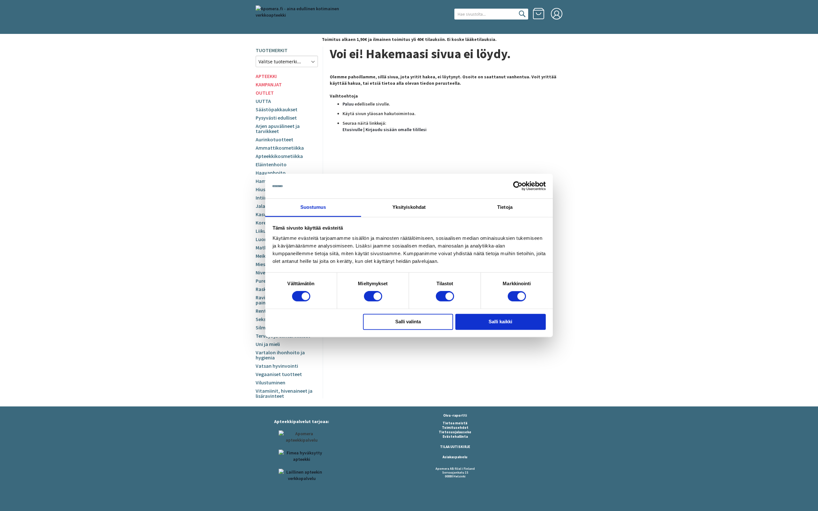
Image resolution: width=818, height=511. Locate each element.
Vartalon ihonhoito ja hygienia (280, 355)
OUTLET (265, 93)
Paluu (348, 104)
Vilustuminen (270, 382)
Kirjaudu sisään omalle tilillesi (396, 129)
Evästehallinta (455, 436)
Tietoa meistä (455, 423)
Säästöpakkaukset (276, 109)
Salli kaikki (500, 321)
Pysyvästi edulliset (276, 117)
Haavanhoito (271, 172)
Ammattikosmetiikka (280, 148)
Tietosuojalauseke (455, 432)
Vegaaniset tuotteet (279, 374)
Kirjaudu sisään (556, 14)
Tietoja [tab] (505, 207)
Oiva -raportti (455, 415)
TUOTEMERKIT (272, 50)
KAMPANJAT (269, 84)
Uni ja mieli (268, 344)
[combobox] (491, 14)
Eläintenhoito (271, 164)
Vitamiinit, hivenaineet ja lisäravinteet (284, 393)
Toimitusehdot (455, 427)
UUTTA (263, 101)
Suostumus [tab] (313, 207)
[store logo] (308, 17)
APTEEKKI (266, 76)
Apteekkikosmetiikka (279, 156)
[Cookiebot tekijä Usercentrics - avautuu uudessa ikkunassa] (518, 186)
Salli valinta (408, 321)
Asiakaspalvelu (455, 457)
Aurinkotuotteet (274, 139)
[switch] (373, 297)
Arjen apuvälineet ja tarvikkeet (278, 128)
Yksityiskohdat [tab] (409, 207)
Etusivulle (352, 129)
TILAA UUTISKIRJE (455, 446)
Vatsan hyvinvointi (277, 366)
